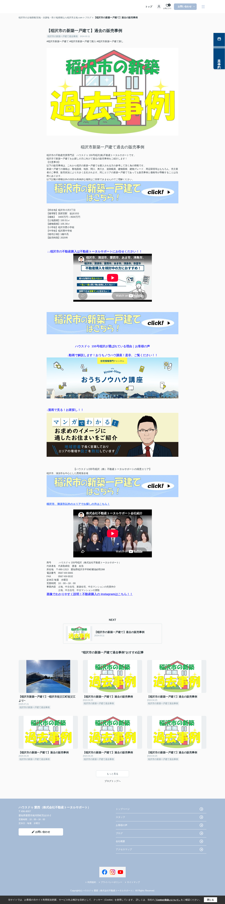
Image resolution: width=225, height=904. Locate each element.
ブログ (119, 833)
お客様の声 (121, 825)
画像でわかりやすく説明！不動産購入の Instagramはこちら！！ (90, 594)
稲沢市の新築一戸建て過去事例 (63, 36)
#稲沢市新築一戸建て (58, 41)
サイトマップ (133, 882)
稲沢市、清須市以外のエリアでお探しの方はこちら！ (78, 504)
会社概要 (120, 841)
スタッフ (120, 817)
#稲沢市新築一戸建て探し (110, 41)
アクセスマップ (124, 849)
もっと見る (112, 773)
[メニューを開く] (203, 6)
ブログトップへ (112, 781)
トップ (148, 6)
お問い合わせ (185, 6)
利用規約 (91, 882)
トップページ (123, 809)
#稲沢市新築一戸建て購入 (82, 41)
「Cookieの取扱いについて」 (167, 900)
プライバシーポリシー (111, 882)
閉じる (210, 899)
